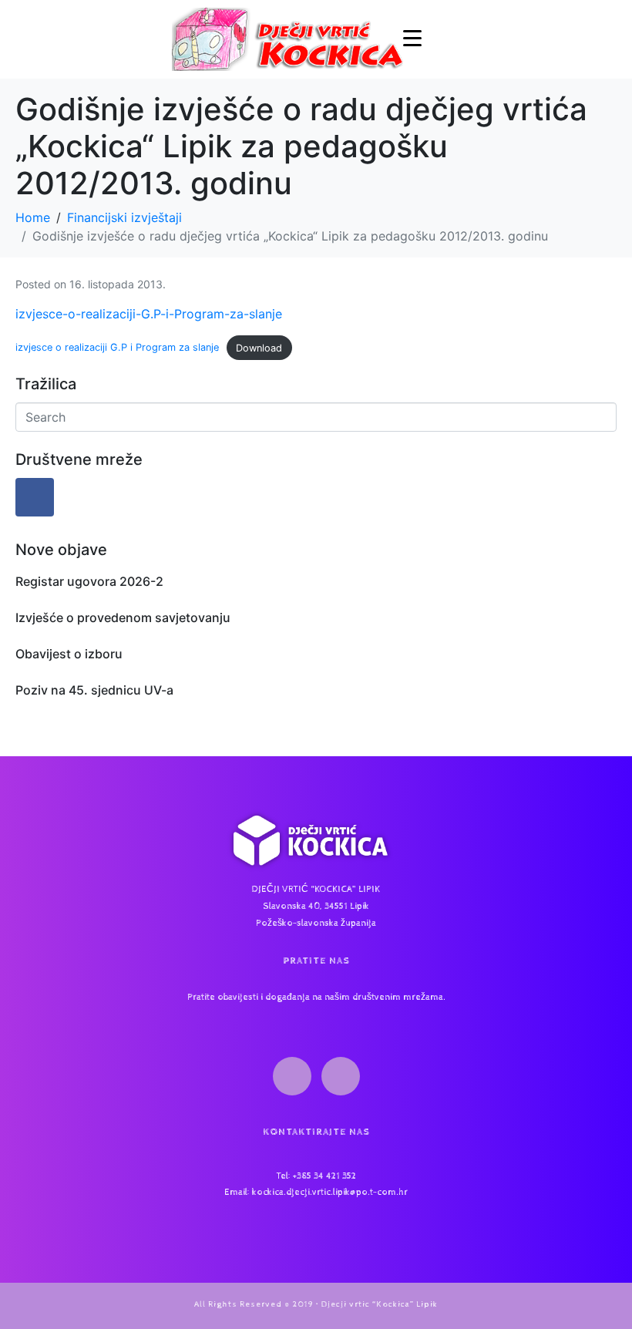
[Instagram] (340, 1076)
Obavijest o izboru (69, 653)
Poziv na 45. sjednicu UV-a (94, 690)
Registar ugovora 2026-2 (89, 581)
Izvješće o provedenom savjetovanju (122, 617)
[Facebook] (34, 497)
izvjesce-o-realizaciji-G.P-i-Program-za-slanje (148, 313)
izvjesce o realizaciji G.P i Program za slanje (117, 348)
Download (259, 348)
